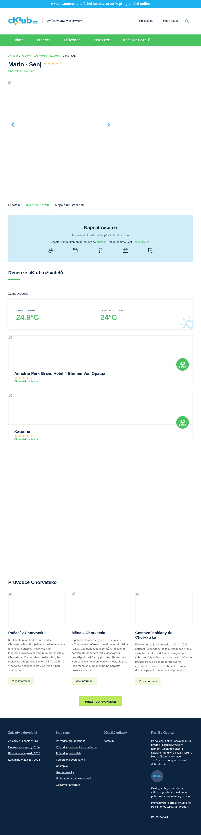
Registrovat (170, 20)
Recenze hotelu (37, 205)
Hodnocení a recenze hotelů (73, 778)
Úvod (19, 40)
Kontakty (108, 740)
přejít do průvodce (100, 701)
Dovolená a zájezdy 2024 (24, 747)
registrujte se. (141, 241)
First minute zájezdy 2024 (24, 753)
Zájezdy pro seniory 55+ (23, 740)
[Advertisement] (154, 109)
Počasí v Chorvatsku (27, 633)
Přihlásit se (146, 20)
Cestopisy (62, 765)
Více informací (21, 680)
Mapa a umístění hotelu (71, 205)
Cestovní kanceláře (68, 784)
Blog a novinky (65, 772)
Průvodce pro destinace (70, 740)
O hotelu (14, 205)
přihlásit (101, 241)
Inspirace (102, 40)
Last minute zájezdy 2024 (24, 759)
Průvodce (72, 40)
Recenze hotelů (136, 40)
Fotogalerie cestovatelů (70, 759)
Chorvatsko (40, 55)
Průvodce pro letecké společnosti (76, 747)
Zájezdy (43, 40)
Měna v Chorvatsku (89, 633)
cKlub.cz (13, 55)
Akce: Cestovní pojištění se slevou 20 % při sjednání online (100, 4)
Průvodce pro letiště (68, 753)
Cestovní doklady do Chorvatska (154, 635)
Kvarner (54, 55)
